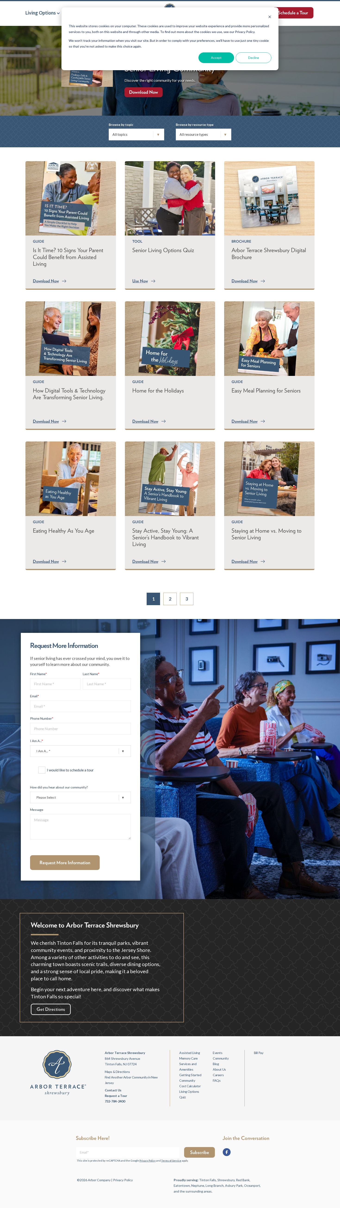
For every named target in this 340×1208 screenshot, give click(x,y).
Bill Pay (258, 1053)
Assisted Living (189, 1053)
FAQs (217, 1080)
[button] (42, 12)
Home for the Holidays (158, 390)
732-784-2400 (115, 1101)
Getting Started (190, 1075)
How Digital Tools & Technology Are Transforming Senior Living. (69, 394)
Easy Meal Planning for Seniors (266, 390)
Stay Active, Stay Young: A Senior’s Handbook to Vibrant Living (165, 537)
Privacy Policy (147, 1160)
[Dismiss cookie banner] (269, 17)
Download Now (143, 92)
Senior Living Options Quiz (163, 250)
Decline (253, 58)
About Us (219, 1069)
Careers (218, 1075)
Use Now (140, 280)
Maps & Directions (117, 1072)
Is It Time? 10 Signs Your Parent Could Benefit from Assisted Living (68, 257)
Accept (216, 58)
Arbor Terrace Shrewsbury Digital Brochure (269, 253)
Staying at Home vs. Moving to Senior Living (267, 534)
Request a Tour (116, 1096)
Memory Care (188, 1058)
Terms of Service (171, 1160)
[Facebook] (227, 1152)
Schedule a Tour (293, 12)
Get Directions (51, 1009)
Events (218, 1053)
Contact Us (113, 1090)
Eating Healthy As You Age (63, 530)
